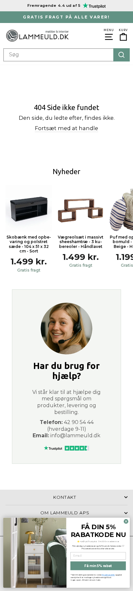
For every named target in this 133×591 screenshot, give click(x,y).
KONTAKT (64, 497)
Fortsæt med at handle (66, 128)
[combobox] (66, 54)
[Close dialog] (126, 521)
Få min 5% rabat (98, 566)
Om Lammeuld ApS (65, 512)
